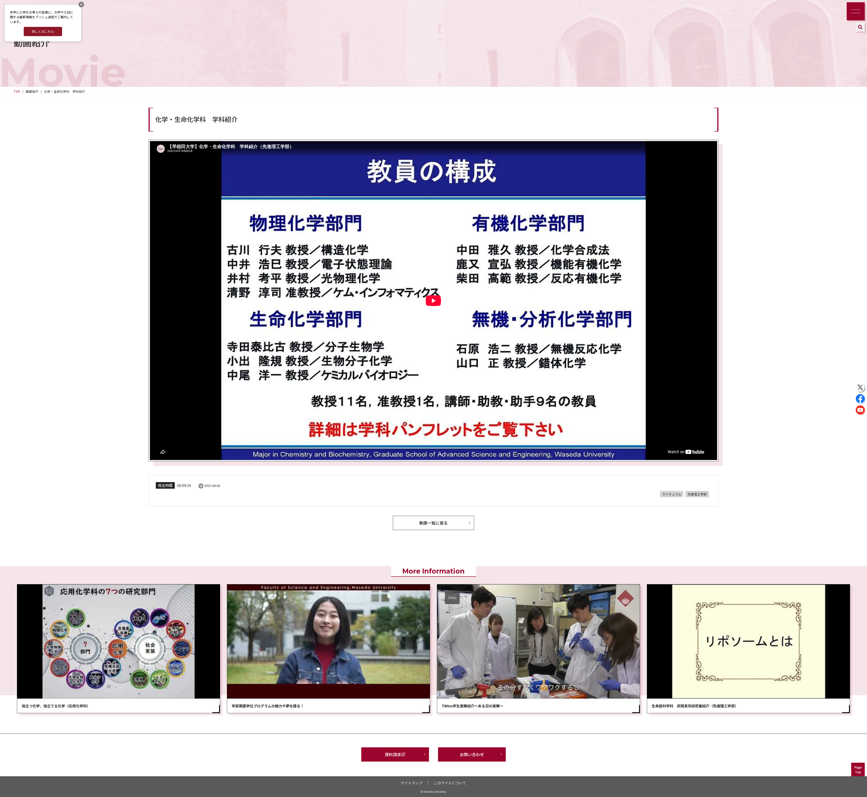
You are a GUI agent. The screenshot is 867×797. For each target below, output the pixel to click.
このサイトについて (450, 782)
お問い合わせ (472, 754)
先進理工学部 (697, 494)
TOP (17, 91)
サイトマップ (411, 782)
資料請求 (393, 754)
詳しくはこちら (43, 31)
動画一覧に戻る (433, 523)
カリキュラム (671, 494)
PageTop (858, 769)
